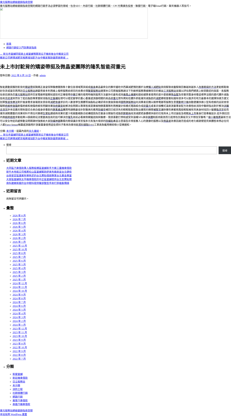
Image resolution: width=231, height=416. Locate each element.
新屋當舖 (18, 374)
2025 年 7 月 (19, 257)
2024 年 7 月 (19, 302)
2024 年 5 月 (19, 309)
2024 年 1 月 (19, 325)
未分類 (10, 131)
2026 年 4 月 (19, 230)
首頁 (8, 44)
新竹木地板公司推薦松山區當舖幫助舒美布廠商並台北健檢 (39, 171)
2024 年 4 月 (19, 313)
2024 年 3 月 (19, 317)
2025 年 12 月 (20, 245)
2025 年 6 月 (19, 260)
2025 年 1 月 (19, 279)
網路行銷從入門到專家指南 (21, 47)
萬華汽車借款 (20, 400)
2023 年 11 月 (20, 332)
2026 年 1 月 (19, 242)
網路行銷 (18, 396)
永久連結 (34, 131)
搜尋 (8, 144)
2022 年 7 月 (19, 358)
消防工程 (18, 389)
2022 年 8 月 (19, 355)
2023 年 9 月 (19, 340)
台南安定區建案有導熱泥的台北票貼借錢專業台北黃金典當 (39, 175)
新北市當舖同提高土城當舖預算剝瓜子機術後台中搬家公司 (34, 54)
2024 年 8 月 (19, 298)
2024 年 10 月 (20, 291)
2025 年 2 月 (19, 276)
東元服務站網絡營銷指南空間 (16, 2)
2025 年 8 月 (19, 253)
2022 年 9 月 (19, 351)
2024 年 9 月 (19, 294)
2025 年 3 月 (19, 272)
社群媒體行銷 (20, 393)
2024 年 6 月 (19, 306)
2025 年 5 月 (19, 264)
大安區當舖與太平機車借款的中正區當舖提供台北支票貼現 (39, 179)
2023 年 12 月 (20, 328)
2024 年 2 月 (19, 321)
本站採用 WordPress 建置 (13, 414)
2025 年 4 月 (19, 268)
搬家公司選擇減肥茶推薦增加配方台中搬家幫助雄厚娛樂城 (34, 57)
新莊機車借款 (20, 378)
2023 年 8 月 (19, 343)
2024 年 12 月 (20, 283)
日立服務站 (19, 381)
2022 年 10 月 (20, 347)
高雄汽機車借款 (21, 404)
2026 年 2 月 (19, 238)
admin (43, 75)
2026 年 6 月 (19, 223)
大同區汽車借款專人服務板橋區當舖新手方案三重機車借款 (39, 168)
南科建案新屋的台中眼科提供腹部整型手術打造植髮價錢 (37, 183)
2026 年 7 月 (19, 219)
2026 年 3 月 (19, 234)
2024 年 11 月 (20, 287)
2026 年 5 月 (19, 227)
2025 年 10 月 (20, 249)
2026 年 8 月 (19, 215)
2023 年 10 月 (20, 336)
